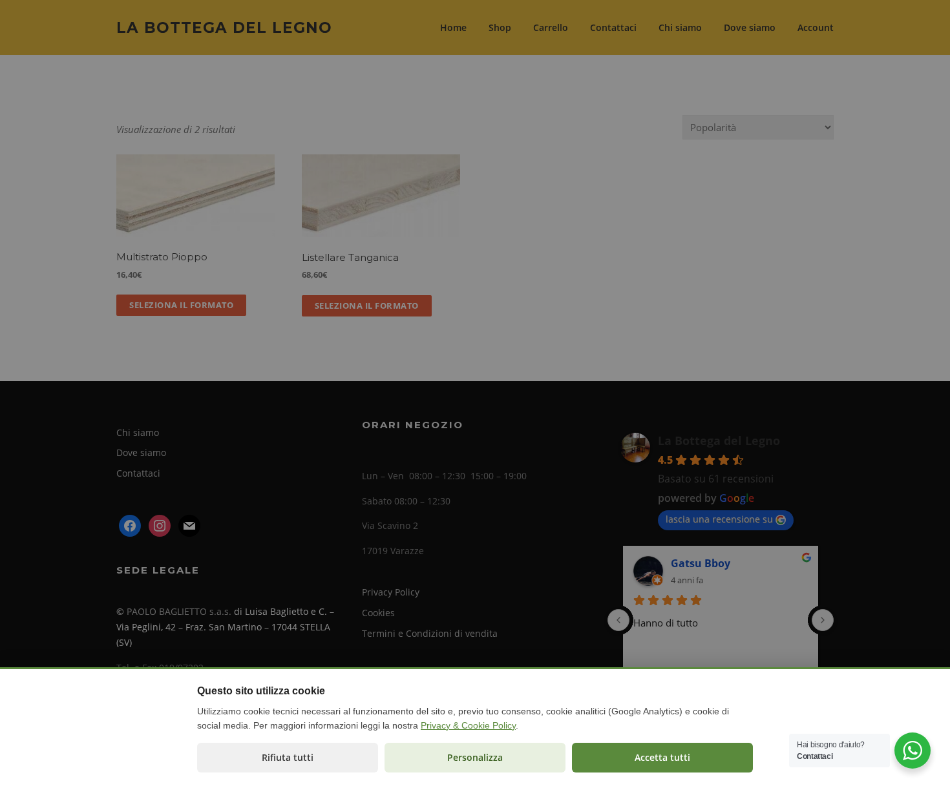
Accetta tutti (662, 757)
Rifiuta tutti (287, 757)
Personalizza (475, 757)
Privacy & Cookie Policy (468, 725)
